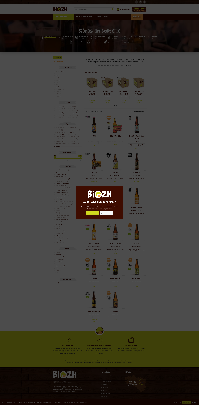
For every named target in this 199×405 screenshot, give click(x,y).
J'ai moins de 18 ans (106, 213)
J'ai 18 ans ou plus (92, 213)
